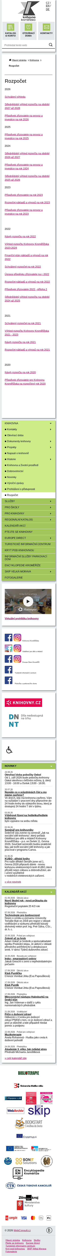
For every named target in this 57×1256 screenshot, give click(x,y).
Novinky (11, 477)
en (48, 5)
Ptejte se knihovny (19, 532)
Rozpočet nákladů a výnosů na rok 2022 (27, 281)
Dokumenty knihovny (19, 441)
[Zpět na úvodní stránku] (28, 20)
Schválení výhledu (15, 96)
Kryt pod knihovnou (19, 550)
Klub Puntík (12, 985)
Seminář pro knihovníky (19, 830)
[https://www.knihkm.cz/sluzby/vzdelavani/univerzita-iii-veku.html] (28, 1085)
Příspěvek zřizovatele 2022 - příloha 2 (26, 289)
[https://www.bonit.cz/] (26, 1161)
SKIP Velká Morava (18, 571)
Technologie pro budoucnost (22, 915)
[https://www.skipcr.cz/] (39, 1110)
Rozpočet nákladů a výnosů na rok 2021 (27, 349)
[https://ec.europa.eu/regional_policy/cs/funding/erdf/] (17, 1148)
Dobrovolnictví (15, 471)
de (48, 9)
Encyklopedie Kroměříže (23, 565)
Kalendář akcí (15, 525)
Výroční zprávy (15, 483)
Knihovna (11, 423)
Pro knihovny (14, 513)
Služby (10, 501)
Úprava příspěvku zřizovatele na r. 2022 (27, 274)
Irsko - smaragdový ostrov (20, 958)
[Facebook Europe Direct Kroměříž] (8, 661)
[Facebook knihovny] (8, 640)
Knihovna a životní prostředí (22, 465)
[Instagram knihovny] (17, 640)
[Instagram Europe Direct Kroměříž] (17, 661)
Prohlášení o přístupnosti (21, 489)
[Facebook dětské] (8, 651)
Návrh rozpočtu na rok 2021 (20, 342)
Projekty (11, 447)
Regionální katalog (19, 519)
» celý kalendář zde (16, 1058)
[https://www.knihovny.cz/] (13, 1098)
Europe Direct (15, 538)
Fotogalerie (14, 577)
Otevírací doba (15, 435)
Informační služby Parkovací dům (26, 558)
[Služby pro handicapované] (9, 753)
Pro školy (12, 507)
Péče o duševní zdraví (18, 1014)
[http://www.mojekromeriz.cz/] (31, 1098)
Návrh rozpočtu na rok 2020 (20, 372)
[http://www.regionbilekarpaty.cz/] (8, 1161)
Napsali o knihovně (18, 453)
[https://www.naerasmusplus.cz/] (26, 1135)
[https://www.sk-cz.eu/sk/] (41, 1148)
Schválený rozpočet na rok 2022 (23, 266)
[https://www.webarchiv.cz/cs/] (15, 1110)
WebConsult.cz (22, 1230)
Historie (11, 459)
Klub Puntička (13, 973)
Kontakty (12, 429)
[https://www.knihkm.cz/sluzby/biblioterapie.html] (28, 1072)
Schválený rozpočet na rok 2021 (23, 323)
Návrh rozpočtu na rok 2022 (20, 236)
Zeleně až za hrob (15, 938)
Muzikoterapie (13, 1034)
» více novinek (13, 882)
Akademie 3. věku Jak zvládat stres (26, 1049)
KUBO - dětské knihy (17, 858)
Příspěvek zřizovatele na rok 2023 (24, 195)
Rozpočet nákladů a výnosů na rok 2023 (27, 202)
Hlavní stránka (19, 60)
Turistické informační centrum (28, 544)
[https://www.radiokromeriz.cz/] (46, 1098)
